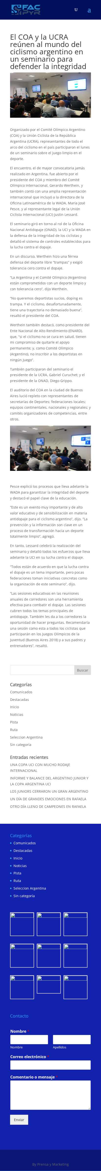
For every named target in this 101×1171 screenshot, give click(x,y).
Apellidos (59, 1047)
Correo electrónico (29, 1056)
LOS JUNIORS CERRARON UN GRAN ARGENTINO (49, 791)
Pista (14, 722)
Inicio (14, 707)
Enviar (19, 1119)
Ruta (14, 729)
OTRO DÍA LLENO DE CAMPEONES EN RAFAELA (48, 806)
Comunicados (21, 692)
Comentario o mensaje (34, 1077)
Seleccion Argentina (26, 737)
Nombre (19, 1031)
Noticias (16, 714)
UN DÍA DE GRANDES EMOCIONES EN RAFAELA (48, 799)
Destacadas (19, 699)
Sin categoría (20, 744)
